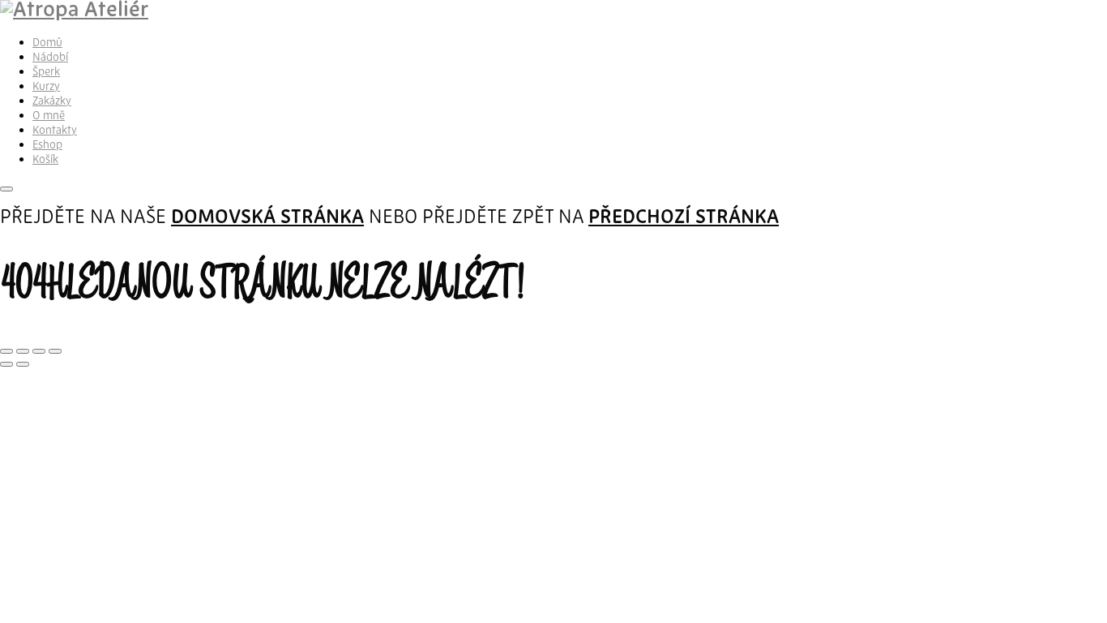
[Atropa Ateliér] (74, 11)
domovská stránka (267, 218)
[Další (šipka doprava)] (22, 364)
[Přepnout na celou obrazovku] (22, 351)
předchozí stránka (683, 218)
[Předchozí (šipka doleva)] (6, 364)
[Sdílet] (38, 351)
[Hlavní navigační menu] (6, 189)
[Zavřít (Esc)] (55, 351)
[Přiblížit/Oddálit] (6, 351)
